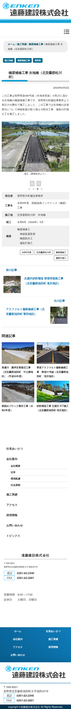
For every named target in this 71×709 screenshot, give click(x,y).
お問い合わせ (14, 525)
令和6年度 (26, 252)
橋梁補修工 (61, 252)
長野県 (38, 60)
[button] (29, 189)
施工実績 (9, 60)
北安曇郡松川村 (43, 252)
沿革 (13, 472)
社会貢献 (15, 485)
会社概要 (15, 465)
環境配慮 (15, 478)
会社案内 (11, 459)
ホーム (17, 631)
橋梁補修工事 (24, 60)
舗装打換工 (61, 257)
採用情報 (11, 515)
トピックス (13, 536)
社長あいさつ (14, 448)
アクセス (11, 505)
